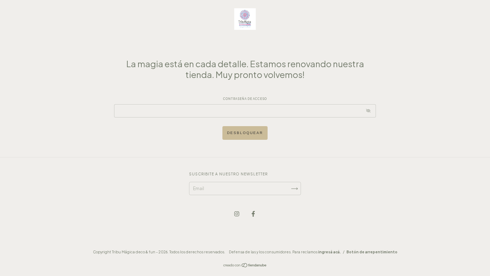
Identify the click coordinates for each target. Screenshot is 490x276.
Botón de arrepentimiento (372, 252)
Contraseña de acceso (245, 99)
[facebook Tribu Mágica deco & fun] (253, 213)
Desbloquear (245, 133)
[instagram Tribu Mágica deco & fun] (237, 213)
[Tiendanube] (245, 266)
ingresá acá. (329, 252)
